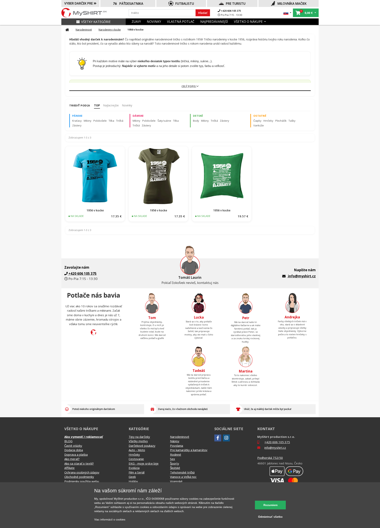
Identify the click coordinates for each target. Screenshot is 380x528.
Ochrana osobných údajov (81, 472)
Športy (174, 463)
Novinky (127, 105)
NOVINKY (154, 21)
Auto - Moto (137, 450)
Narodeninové (84, 29)
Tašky (292, 120)
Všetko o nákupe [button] (248, 21)
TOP (97, 105)
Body (196, 120)
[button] (287, 13)
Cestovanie (136, 459)
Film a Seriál (136, 472)
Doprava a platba (76, 454)
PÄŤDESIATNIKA (131, 3)
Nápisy (174, 441)
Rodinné (175, 454)
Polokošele (100, 120)
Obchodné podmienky (79, 477)
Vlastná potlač (180, 21)
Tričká (119, 120)
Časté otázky (73, 446)
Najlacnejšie (111, 105)
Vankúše (258, 125)
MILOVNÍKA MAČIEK (292, 3)
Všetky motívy (138, 441)
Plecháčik (281, 120)
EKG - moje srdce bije (144, 463)
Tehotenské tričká (182, 472)
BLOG (68, 441)
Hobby (133, 481)
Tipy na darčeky (139, 437)
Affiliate (69, 468)
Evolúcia (134, 468)
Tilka (111, 120)
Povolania (176, 446)
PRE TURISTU (235, 3)
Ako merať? (72, 459)
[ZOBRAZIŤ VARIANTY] (95, 176)
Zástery (77, 125)
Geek (132, 477)
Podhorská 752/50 (270, 458)
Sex (172, 459)
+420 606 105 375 (230, 10)
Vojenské (176, 481)
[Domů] (67, 29)
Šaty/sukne (164, 120)
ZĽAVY (136, 21)
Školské (175, 468)
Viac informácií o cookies (109, 519)
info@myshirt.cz (302, 276)
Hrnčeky (268, 120)
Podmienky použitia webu (81, 481)
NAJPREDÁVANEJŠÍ (214, 21)
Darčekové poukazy (142, 446)
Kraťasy (77, 120)
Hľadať (202, 13)
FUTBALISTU (184, 3)
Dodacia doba (73, 450)
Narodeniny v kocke (110, 29)
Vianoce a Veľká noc (183, 477)
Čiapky (257, 120)
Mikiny (87, 120)
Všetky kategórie (96, 22)
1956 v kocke (95, 210)
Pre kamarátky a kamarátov (188, 450)
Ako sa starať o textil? (79, 463)
